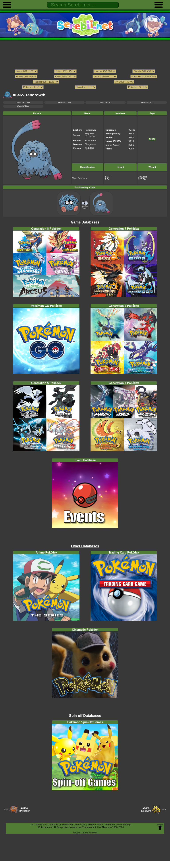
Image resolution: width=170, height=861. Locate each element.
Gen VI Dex (106, 102)
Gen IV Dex (23, 106)
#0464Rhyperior (24, 809)
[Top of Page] (160, 827)
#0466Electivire (146, 809)
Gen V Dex (147, 102)
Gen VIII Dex (23, 102)
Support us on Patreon (85, 832)
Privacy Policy (95, 824)
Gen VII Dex (64, 102)
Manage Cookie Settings (118, 824)
